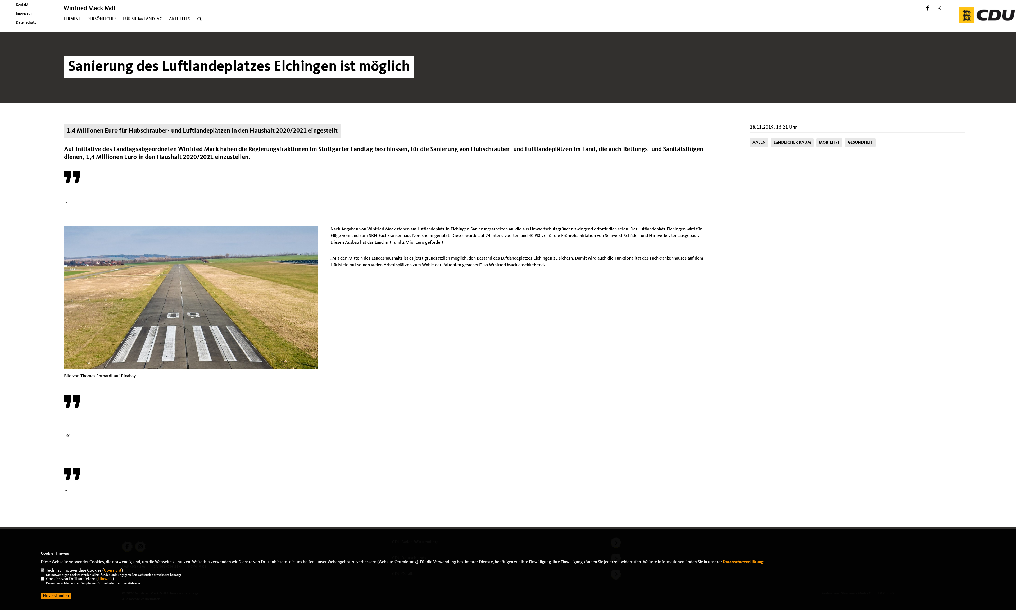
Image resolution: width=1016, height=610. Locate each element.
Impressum (24, 13)
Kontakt (22, 4)
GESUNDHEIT (860, 142)
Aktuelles (179, 19)
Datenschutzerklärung (743, 562)
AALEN (759, 142)
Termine (72, 19)
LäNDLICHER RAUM (792, 142)
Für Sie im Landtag (142, 19)
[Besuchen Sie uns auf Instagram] (939, 9)
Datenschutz (26, 22)
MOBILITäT (829, 142)
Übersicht (112, 570)
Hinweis (105, 579)
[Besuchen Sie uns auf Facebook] (928, 9)
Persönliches (101, 19)
